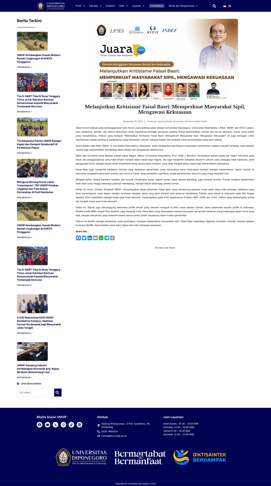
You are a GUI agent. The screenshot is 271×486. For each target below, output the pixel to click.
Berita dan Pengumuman (182, 5)
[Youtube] (47, 425)
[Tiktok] (71, 425)
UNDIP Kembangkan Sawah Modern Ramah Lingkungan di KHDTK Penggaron (38, 58)
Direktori (110, 5)
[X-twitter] (55, 425)
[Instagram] (63, 425)
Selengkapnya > (24, 67)
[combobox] (35, 393)
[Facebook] (39, 425)
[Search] (58, 393)
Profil (78, 5)
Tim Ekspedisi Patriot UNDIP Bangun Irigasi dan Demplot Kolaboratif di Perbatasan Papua (39, 144)
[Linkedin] (79, 425)
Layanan (136, 5)
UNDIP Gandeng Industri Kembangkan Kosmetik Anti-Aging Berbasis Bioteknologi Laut (38, 369)
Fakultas (93, 5)
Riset (121, 5)
